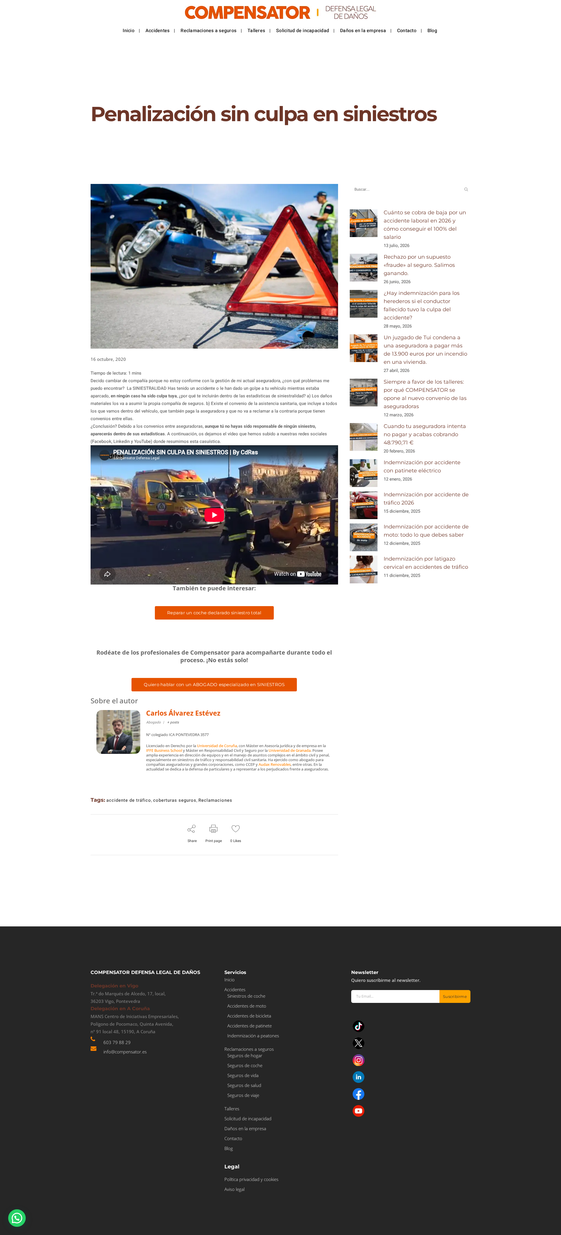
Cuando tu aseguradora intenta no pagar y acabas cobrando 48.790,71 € (425, 434)
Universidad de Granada (290, 750)
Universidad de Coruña (217, 745)
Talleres (231, 1109)
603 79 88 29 (117, 1042)
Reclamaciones (215, 800)
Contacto (233, 1138)
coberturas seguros (174, 800)
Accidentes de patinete (249, 1026)
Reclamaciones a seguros (249, 1049)
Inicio (229, 979)
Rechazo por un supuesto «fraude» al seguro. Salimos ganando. (419, 265)
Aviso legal (234, 1189)
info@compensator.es (125, 1052)
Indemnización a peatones (253, 1036)
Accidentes (234, 989)
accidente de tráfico (128, 800)
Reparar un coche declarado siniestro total (214, 612)
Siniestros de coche (246, 996)
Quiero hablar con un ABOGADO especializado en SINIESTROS (214, 684)
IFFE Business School (164, 750)
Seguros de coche (244, 1065)
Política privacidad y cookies (251, 1179)
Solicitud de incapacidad (247, 1118)
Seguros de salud (244, 1085)
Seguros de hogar (244, 1055)
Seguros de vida (243, 1075)
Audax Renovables (275, 764)
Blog (228, 1148)
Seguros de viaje (243, 1095)
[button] (17, 1218)
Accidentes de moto (246, 1006)
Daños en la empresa (245, 1128)
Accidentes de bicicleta (249, 1016)
